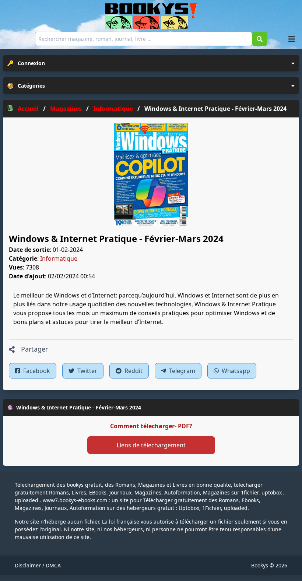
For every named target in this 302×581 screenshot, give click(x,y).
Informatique (58, 258)
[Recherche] (259, 39)
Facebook (36, 371)
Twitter (86, 371)
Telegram (181, 371)
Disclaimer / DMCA (38, 565)
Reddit (133, 371)
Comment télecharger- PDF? (151, 426)
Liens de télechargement (151, 445)
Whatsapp (235, 371)
